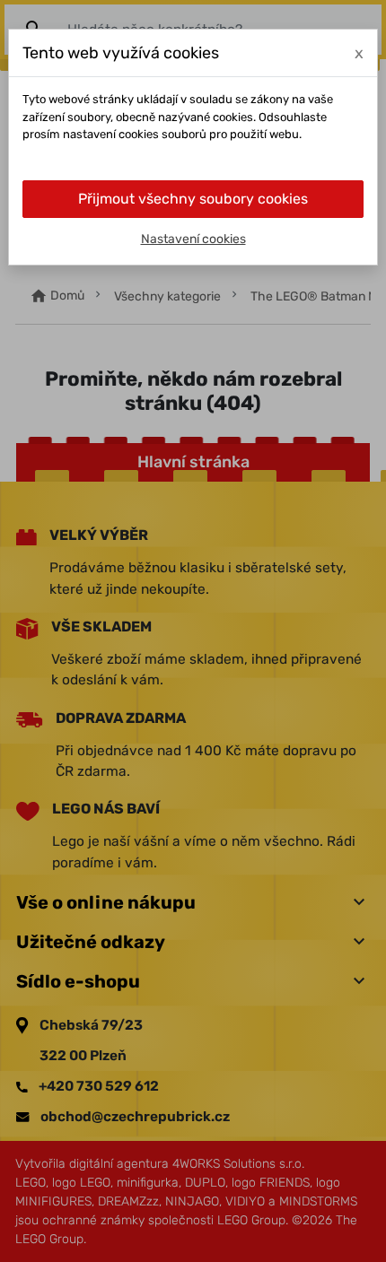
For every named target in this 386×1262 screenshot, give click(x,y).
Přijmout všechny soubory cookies (193, 198)
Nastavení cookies (193, 239)
